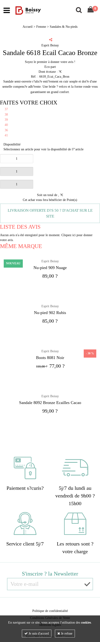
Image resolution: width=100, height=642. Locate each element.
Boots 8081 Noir (50, 357)
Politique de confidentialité (50, 611)
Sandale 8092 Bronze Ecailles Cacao (50, 402)
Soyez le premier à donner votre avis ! (50, 62)
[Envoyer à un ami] (50, 39)
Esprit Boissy (50, 306)
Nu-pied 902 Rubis (50, 312)
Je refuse (66, 633)
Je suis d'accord (38, 633)
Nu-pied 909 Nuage (50, 267)
